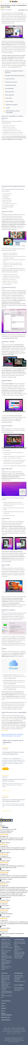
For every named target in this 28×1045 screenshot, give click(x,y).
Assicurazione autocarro (19, 981)
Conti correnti (19, 985)
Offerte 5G (16, 946)
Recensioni (13, 1028)
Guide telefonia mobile (19, 953)
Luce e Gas (4, 973)
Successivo (8, 832)
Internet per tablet (18, 956)
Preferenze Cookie (18, 1031)
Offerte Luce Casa (5, 977)
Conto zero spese (18, 987)
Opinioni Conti (17, 990)
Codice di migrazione (6, 960)
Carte (3, 1003)
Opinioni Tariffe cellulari (19, 952)
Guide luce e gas (5, 984)
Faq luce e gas (4, 985)
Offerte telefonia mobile (19, 942)
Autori (9, 1028)
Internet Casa (5, 939)
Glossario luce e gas (5, 987)
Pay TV (3, 1010)
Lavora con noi (14, 1032)
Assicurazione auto (18, 975)
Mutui (3, 1006)
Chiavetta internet (18, 957)
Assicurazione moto (18, 977)
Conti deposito (6, 1001)
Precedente (3, 832)
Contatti (19, 1032)
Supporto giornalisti (20, 1028)
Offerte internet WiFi (6, 950)
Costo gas (3, 990)
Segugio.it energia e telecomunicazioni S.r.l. (12, 1037)
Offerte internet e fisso (6, 956)
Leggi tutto (5, 768)
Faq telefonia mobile (19, 955)
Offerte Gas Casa (5, 978)
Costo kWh (3, 988)
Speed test (3, 959)
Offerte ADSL (4, 955)
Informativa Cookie (9, 1031)
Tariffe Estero (17, 947)
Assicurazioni (18, 973)
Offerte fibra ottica (5, 943)
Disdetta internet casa (6, 962)
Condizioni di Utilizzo (15, 1029)
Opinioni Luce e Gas (5, 982)
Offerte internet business (6, 957)
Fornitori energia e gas (6, 991)
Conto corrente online (19, 988)
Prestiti (3, 1008)
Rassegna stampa (7, 1029)
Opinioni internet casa (6, 966)
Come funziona (5, 1020)
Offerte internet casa (6, 942)
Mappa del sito (5, 1017)
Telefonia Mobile (19, 939)
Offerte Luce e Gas (5, 975)
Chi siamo (6, 1028)
